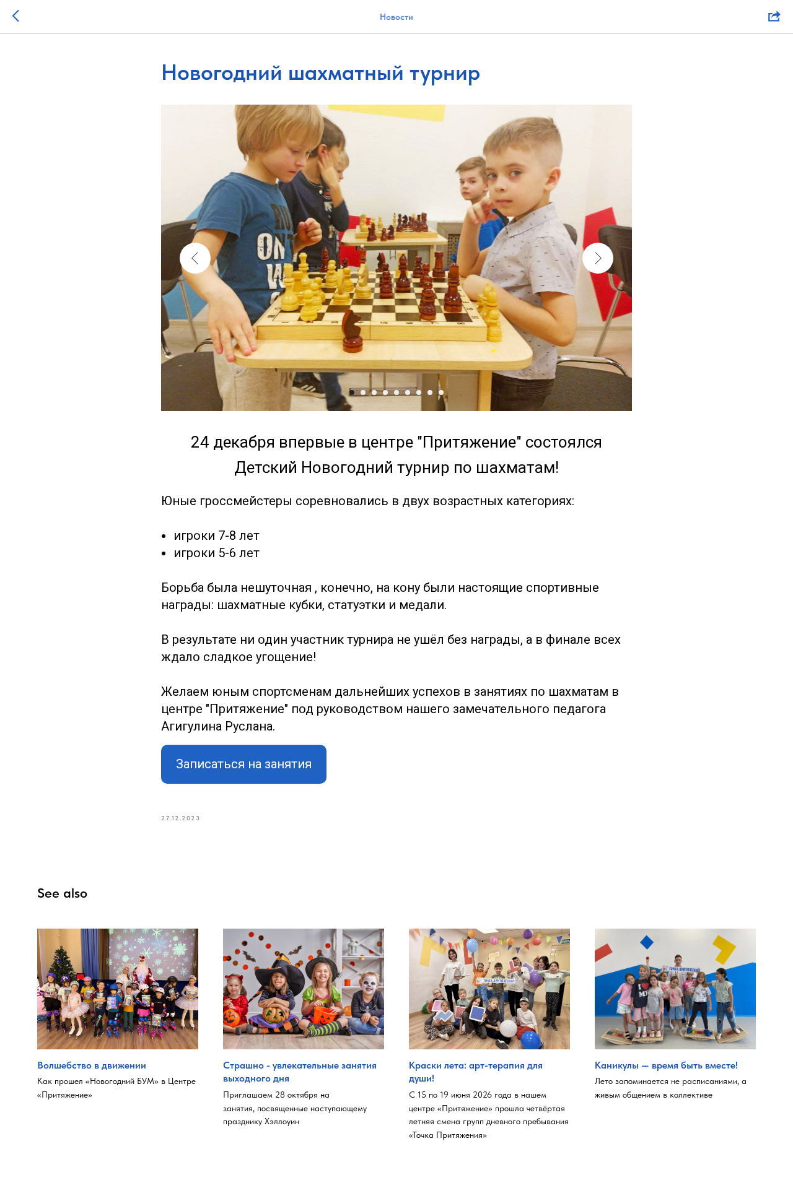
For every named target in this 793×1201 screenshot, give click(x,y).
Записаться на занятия (244, 764)
